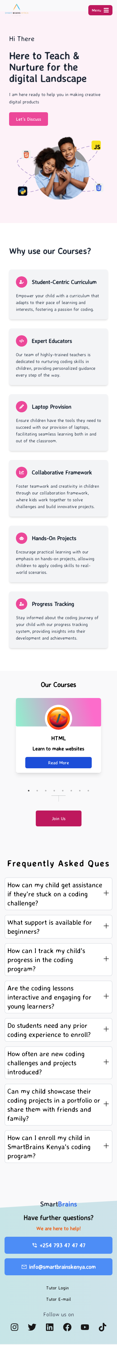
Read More (62, 762)
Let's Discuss (28, 119)
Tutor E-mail (58, 1299)
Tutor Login (57, 1288)
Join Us (59, 818)
